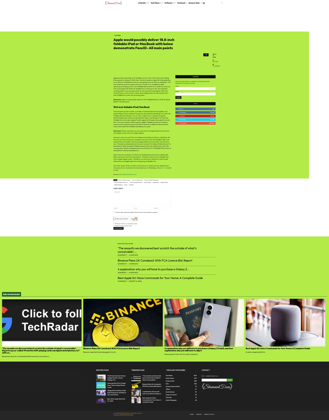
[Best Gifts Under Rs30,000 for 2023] (101, 400)
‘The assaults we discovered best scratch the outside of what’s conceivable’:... (157, 250)
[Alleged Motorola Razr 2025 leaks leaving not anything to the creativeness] (101, 392)
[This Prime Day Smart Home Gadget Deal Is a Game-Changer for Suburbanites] (101, 378)
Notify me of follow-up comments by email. (126, 223)
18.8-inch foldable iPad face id (121, 182)
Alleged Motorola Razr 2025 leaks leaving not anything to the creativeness (116, 393)
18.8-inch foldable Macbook (136, 182)
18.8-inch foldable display (124, 180)
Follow (212, 112)
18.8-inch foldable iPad (137, 180)
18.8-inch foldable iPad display (151, 180)
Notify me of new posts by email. (123, 225)
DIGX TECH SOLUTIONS (126, 415)
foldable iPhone (164, 182)
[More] (214, 70)
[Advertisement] (164, 19)
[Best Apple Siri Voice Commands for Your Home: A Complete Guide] (285, 323)
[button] (222, 3)
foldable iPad (156, 182)
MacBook (131, 184)
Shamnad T (122, 255)
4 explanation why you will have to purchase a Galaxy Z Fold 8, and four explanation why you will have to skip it (198, 349)
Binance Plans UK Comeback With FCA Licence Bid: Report (155, 260)
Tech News (117, 35)
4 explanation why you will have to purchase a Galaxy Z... (154, 269)
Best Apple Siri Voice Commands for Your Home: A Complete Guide (160, 278)
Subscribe (211, 123)
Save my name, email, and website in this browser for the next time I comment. (136, 212)
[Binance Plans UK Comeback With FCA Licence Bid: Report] (123, 323)
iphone (125, 184)
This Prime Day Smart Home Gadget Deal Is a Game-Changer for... (116, 378)
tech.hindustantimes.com (127, 174)
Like (213, 108)
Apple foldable (147, 182)
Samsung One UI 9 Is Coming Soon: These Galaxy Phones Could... (116, 385)
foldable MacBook (118, 184)
